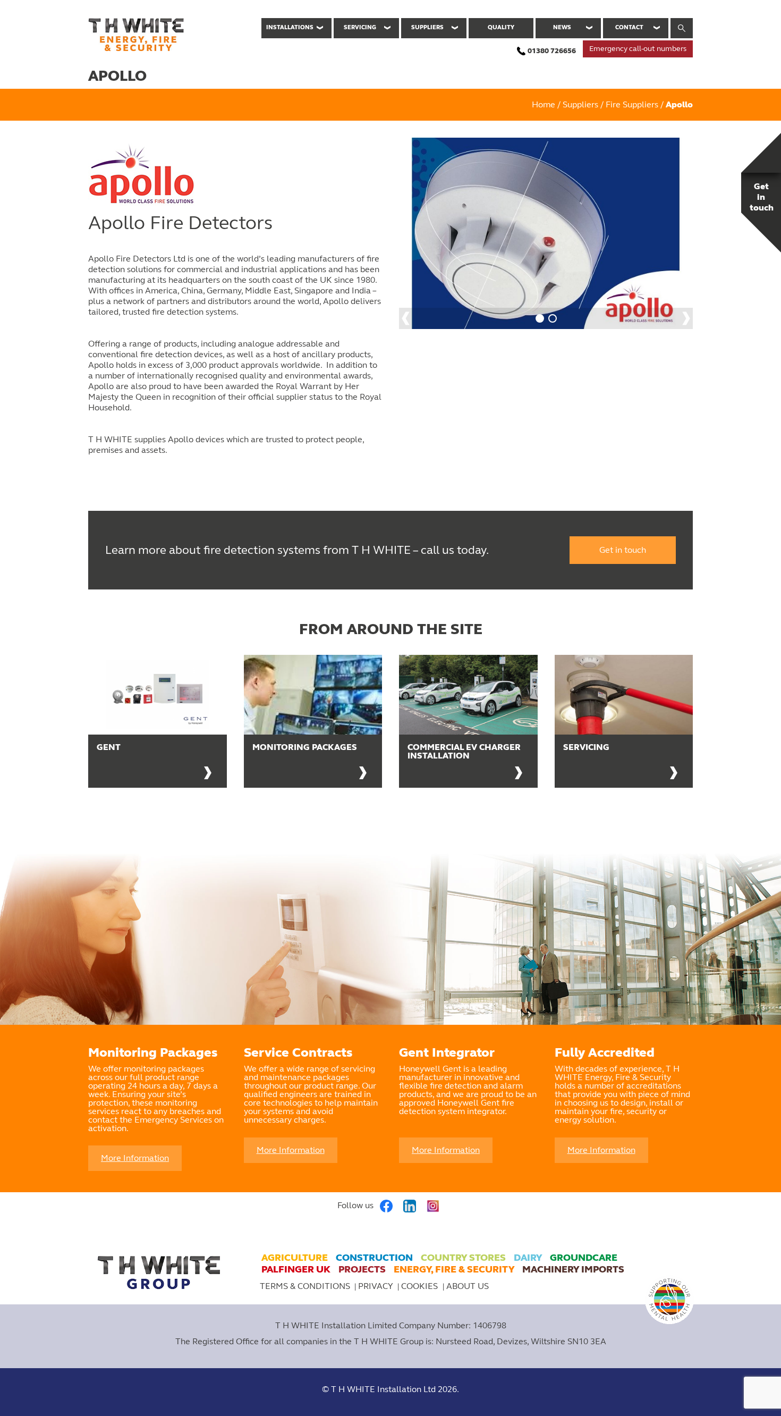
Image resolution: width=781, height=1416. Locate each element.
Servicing (360, 27)
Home (543, 104)
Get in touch (622, 550)
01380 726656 (552, 50)
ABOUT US (467, 1286)
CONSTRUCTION (374, 1257)
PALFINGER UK (295, 1269)
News (562, 27)
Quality (501, 27)
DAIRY (528, 1257)
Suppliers (427, 27)
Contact (629, 27)
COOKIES (420, 1286)
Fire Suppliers (632, 104)
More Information (135, 1158)
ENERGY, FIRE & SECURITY (454, 1269)
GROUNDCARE (583, 1257)
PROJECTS (362, 1269)
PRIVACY (375, 1286)
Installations (289, 27)
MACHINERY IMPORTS (573, 1269)
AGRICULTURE (294, 1257)
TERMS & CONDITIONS (305, 1286)
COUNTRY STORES (463, 1257)
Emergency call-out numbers (637, 48)
